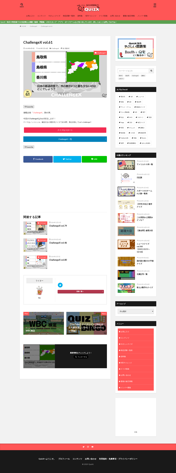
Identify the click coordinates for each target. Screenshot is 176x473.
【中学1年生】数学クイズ (144, 205)
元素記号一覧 (142, 274)
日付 (130, 122)
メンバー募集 (142, 16)
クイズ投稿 (103, 16)
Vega (122, 122)
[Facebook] (38, 159)
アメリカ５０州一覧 (145, 164)
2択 (136, 112)
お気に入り (30, 16)
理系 (122, 128)
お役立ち (121, 78)
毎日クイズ (141, 122)
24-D (130, 117)
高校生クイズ (140, 107)
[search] (151, 70)
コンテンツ (41, 16)
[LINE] (94, 159)
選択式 (67, 48)
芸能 (135, 138)
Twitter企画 (124, 138)
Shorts (144, 138)
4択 (130, 102)
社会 (122, 117)
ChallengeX (33, 26)
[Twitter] (67, 159)
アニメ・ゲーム (126, 107)
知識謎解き (132, 143)
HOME (24, 26)
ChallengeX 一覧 (65, 139)
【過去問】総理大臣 (145, 230)
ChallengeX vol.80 (58, 260)
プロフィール (64, 459)
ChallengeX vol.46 (58, 242)
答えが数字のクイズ (145, 287)
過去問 (127, 75)
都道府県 (143, 133)
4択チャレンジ (90, 16)
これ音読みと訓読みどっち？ (145, 218)
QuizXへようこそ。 (47, 459)
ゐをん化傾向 (146, 143)
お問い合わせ (115, 16)
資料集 (79, 16)
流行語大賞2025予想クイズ (145, 262)
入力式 (133, 133)
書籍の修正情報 (129, 16)
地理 (122, 143)
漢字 (143, 112)
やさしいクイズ (54, 16)
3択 (63, 48)
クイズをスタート (65, 130)
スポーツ (140, 117)
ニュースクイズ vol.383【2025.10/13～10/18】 (143, 248)
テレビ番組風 (125, 112)
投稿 (122, 102)
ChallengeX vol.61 (46, 26)
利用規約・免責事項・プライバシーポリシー (118, 459)
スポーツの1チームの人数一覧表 (144, 192)
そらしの (132, 128)
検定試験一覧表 (69, 16)
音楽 (150, 117)
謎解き (143, 75)
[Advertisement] (44, 186)
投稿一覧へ (80, 291)
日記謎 (139, 177)
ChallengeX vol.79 (58, 225)
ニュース (141, 96)
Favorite (29, 107)
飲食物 (123, 133)
